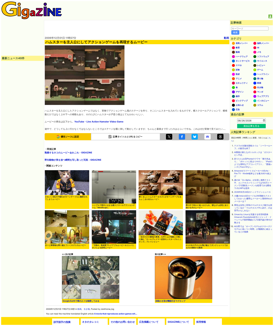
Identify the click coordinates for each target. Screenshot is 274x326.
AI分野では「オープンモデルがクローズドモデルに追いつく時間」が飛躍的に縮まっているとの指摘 (253, 229)
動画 (226, 37)
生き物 (87, 309)
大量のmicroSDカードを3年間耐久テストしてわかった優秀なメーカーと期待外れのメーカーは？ (253, 198)
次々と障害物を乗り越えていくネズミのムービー (65, 245)
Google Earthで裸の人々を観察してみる (81, 301)
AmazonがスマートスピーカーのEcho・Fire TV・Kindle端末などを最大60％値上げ (252, 173)
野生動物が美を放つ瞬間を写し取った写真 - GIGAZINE (73, 159)
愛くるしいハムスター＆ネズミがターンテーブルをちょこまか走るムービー (160, 198)
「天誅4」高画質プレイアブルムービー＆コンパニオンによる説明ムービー (113, 246)
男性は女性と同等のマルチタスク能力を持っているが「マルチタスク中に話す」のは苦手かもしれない (253, 208)
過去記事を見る (251, 125)
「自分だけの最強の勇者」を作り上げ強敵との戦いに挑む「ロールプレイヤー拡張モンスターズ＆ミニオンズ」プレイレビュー (160, 239)
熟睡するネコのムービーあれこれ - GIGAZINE (68, 152)
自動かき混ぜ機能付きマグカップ (170, 301)
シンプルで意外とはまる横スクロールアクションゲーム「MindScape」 (113, 206)
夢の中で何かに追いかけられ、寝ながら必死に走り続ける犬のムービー (207, 206)
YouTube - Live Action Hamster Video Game (98, 121)
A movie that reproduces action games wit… (115, 313)
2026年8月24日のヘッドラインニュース (252, 192)
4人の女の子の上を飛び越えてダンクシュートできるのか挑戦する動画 (207, 246)
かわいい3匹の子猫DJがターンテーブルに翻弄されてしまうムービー (66, 198)
